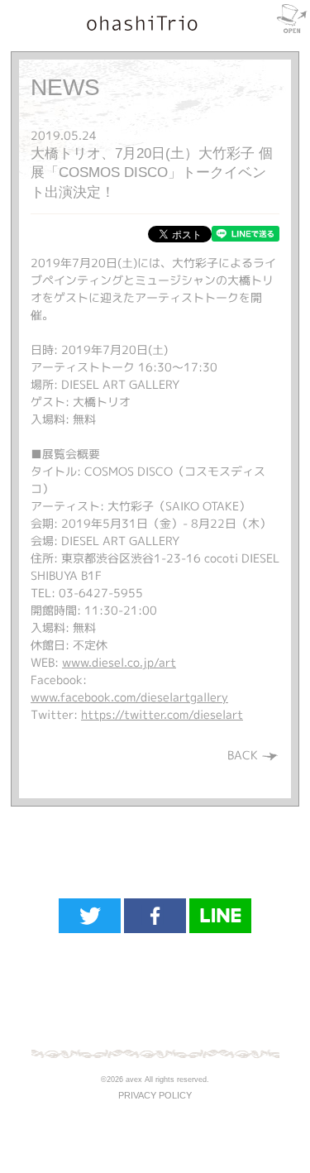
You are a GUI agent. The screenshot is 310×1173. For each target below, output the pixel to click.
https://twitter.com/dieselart (162, 714)
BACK (244, 755)
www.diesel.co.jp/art (119, 662)
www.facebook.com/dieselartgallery (129, 697)
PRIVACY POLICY (155, 1095)
